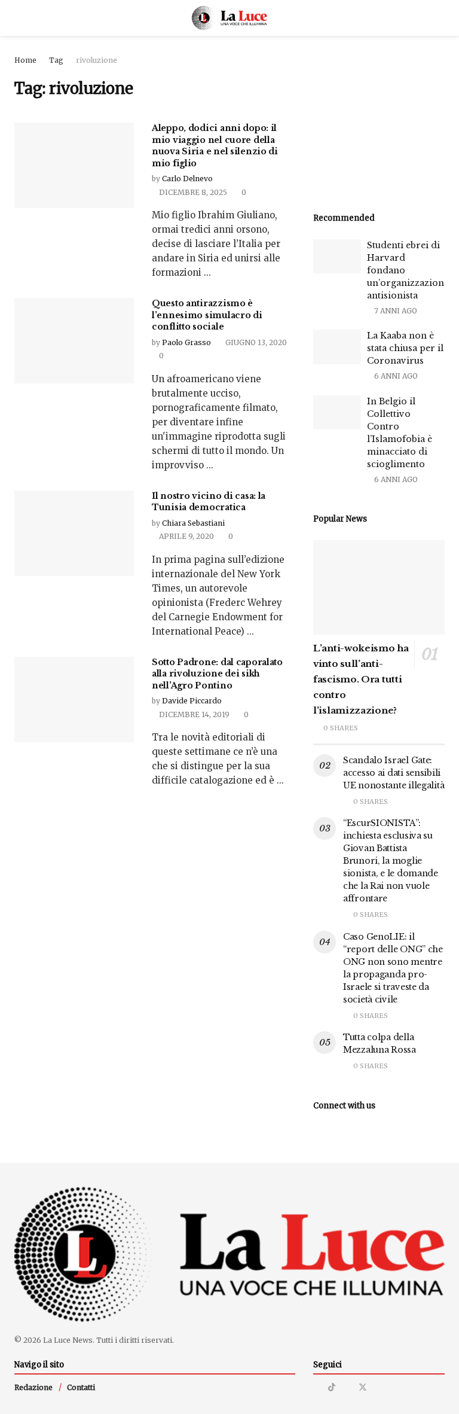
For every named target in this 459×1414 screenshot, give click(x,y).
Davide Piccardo (192, 700)
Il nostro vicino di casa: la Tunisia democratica (208, 501)
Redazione (33, 1387)
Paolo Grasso (186, 342)
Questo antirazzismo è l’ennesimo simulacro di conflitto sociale (207, 315)
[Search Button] (439, 18)
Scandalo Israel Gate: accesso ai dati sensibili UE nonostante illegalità (393, 773)
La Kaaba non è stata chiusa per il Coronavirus (405, 348)
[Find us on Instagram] (316, 1387)
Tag (56, 60)
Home (25, 60)
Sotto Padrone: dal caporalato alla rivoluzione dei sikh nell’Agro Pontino (217, 674)
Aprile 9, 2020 (185, 536)
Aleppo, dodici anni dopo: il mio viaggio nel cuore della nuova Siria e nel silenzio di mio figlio (215, 146)
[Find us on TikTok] (331, 1387)
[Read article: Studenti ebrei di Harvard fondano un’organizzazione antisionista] (337, 256)
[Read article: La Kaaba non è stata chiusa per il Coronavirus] (337, 347)
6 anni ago (395, 375)
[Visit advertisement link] (379, 119)
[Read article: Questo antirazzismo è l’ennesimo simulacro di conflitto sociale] (74, 340)
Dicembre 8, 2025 (192, 192)
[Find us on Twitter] (363, 1387)
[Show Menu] (19, 18)
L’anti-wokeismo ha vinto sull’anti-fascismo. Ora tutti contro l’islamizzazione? (361, 679)
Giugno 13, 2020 (255, 342)
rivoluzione (96, 60)
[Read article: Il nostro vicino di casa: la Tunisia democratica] (74, 533)
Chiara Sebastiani (193, 523)
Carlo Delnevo (187, 178)
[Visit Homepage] (230, 18)
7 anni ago (394, 310)
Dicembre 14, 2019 (193, 714)
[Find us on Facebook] (347, 1387)
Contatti (81, 1387)
